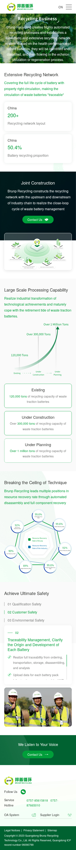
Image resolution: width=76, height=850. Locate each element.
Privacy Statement (33, 830)
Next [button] (66, 655)
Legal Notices (12, 830)
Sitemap (52, 830)
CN (60, 7)
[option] (38, 654)
